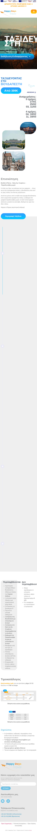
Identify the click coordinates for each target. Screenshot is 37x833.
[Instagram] (8, 801)
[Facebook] (2, 801)
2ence (30, 830)
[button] (34, 12)
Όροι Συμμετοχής (6, 823)
